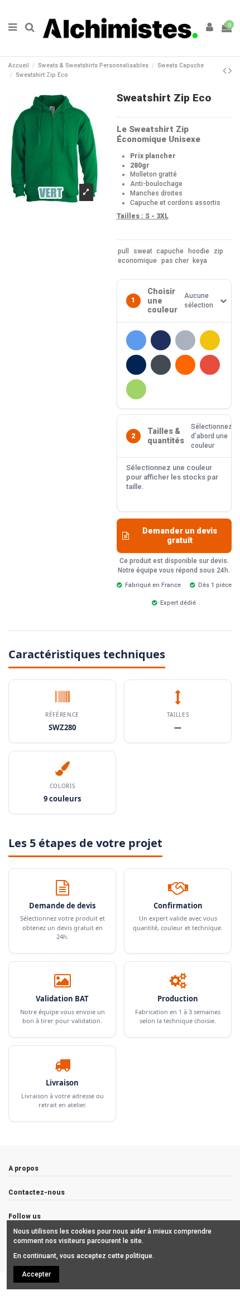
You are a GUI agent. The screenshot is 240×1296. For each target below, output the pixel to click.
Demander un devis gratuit (179, 535)
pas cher (175, 261)
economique (137, 261)
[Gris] (185, 340)
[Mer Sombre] (136, 365)
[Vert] (136, 389)
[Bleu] (136, 340)
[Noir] (161, 365)
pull (123, 251)
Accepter (36, 1274)
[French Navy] (161, 340)
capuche (170, 251)
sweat (142, 251)
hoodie (198, 251)
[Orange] (185, 365)
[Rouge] (210, 365)
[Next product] (230, 70)
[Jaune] (210, 340)
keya (200, 261)
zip (218, 251)
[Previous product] (225, 70)
